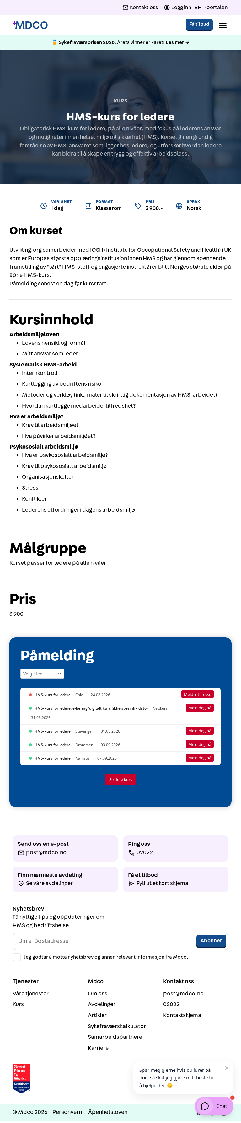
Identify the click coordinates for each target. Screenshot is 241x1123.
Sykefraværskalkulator (117, 1026)
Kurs (18, 1004)
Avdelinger (101, 1004)
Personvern (67, 1112)
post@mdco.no (183, 994)
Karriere (98, 1048)
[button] (222, 25)
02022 (171, 1004)
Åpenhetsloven (107, 1112)
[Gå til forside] (30, 25)
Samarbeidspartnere (115, 1037)
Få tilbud (199, 24)
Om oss (97, 994)
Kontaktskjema (182, 1015)
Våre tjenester (31, 994)
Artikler (97, 1015)
